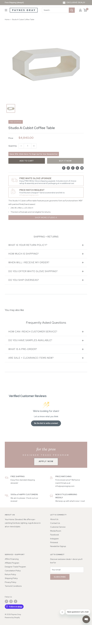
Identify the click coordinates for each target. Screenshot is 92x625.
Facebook (54, 534)
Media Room (55, 531)
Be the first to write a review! (46, 423)
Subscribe (60, 577)
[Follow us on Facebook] (15, 601)
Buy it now (65, 161)
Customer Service (58, 527)
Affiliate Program (12, 563)
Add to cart (27, 161)
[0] (85, 10)
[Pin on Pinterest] (63, 168)
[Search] (72, 10)
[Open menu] (6, 10)
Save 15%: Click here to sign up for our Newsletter (34, 154)
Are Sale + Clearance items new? (31, 357)
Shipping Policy (11, 578)
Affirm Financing (12, 559)
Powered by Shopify (12, 617)
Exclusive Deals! (76, 2)
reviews (14, 501)
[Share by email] (82, 168)
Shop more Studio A (46, 217)
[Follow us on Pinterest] (6, 601)
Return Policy (10, 574)
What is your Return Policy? (27, 245)
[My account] (80, 10)
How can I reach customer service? (32, 331)
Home (7, 19)
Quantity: (12, 146)
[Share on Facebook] (73, 168)
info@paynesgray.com (28, 195)
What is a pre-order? (22, 349)
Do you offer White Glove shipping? (33, 271)
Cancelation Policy (13, 570)
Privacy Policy (10, 582)
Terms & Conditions (13, 586)
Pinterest (54, 542)
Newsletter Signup (58, 546)
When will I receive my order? (28, 262)
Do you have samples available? (30, 340)
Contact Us (55, 523)
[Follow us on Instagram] (11, 601)
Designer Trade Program (15, 566)
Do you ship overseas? (23, 280)
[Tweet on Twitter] (77, 168)
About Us (54, 519)
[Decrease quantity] (21, 145)
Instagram (54, 538)
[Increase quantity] (33, 145)
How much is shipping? (23, 253)
